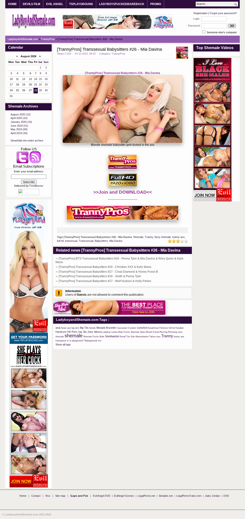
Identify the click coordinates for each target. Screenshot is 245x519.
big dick (75, 328)
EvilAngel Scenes (124, 495)
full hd (60, 240)
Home (22, 495)
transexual (71, 240)
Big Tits (84, 327)
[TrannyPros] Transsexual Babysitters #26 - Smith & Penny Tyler (100, 276)
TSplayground (90, 340)
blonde (92, 328)
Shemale (138, 237)
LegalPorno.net (146, 495)
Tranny (149, 237)
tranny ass (178, 237)
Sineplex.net (166, 495)
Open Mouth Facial (149, 332)
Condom (132, 328)
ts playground (76, 340)
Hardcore (61, 331)
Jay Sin (82, 331)
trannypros (61, 340)
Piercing (163, 332)
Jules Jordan (212, 495)
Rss (47, 495)
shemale (74, 335)
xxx (99, 340)
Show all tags (63, 344)
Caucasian (122, 328)
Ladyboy (106, 332)
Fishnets (163, 328)
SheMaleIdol (112, 336)
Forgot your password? (223, 13)
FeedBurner (36, 185)
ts (68, 340)
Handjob (179, 328)
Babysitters (101, 240)
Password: (194, 25)
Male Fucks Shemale (128, 332)
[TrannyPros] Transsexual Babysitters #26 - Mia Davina (122, 73)
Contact (35, 495)
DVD (226, 495)
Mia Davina (115, 240)
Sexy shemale (162, 237)
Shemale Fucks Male (93, 336)
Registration (200, 13)
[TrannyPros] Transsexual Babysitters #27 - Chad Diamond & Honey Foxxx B (108, 271)
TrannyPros (118, 53)
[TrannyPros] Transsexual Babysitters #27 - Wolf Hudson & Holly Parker (105, 281)
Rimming (172, 332)
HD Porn (72, 331)
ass (69, 328)
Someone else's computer (221, 32)
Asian (64, 328)
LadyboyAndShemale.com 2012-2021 (28, 514)
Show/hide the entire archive (27, 140)
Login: (196, 18)
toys (158, 336)
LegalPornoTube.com (188, 495)
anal (58, 327)
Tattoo (152, 336)
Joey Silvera (94, 331)
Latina (114, 332)
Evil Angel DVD (101, 495)
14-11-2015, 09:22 (85, 53)
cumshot (142, 327)
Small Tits (125, 336)
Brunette (111, 327)
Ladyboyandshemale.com (34, 20)
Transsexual (86, 240)
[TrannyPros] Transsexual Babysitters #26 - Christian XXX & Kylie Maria (105, 267)
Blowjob (100, 327)
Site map (60, 495)
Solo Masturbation (140, 336)
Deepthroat (153, 328)
